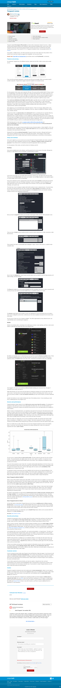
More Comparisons (43, 4)
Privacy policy (20, 681)
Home (8, 681)
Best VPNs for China (16, 513)
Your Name (19, 636)
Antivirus (14, 4)
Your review (19, 647)
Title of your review (20, 642)
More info (34, 686)
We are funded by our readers (11, 9)
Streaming (29, 4)
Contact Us (49, 681)
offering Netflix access (27, 496)
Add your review (24, 598)
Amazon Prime (17, 580)
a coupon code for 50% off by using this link (32, 122)
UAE (22, 578)
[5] (33, 633)
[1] (27, 633)
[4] (31, 633)
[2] (29, 633)
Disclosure (37, 681)
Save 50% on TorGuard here (19, 56)
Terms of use (32, 681)
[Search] (51, 2)
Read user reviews (13, 18)
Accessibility (9, 682)
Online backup (22, 4)
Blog (35, 4)
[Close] (60, 686)
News (51, 4)
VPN (8, 4)
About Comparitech (43, 681)
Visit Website (42, 31)
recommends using (19, 504)
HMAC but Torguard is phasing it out (16, 527)
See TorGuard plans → (30, 621)
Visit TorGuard (30, 588)
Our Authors (15, 681)
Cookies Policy (26, 681)
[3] (30, 633)
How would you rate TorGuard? (30, 631)
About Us (9, 6)
